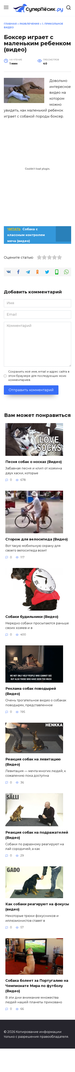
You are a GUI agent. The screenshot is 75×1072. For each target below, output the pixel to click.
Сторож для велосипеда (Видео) (36, 539)
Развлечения (29, 23)
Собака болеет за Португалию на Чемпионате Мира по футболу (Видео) (36, 985)
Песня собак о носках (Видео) (33, 462)
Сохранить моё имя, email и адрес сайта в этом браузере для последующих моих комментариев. (38, 376)
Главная (10, 23)
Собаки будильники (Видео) (31, 616)
